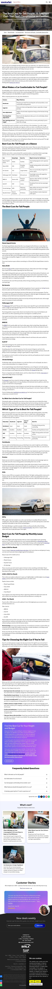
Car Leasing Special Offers (16, 969)
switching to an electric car (20, 392)
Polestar (12, 957)
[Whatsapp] (49, 797)
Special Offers (16, 2)
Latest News (21, 964)
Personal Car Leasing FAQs (16, 966)
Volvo (9, 268)
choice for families (27, 527)
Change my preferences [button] (35, 984)
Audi (9, 346)
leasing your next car (14, 82)
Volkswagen (7, 306)
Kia (44, 288)
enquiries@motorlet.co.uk (26, 942)
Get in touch (9, 761)
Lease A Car (7, 966)
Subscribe (40, 925)
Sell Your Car (10, 968)
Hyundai (6, 380)
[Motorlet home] (6, 2)
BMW (5, 325)
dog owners (44, 373)
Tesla (20, 957)
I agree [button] (31, 981)
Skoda (16, 957)
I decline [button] (38, 981)
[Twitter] (41, 797)
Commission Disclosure (21, 961)
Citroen (14, 955)
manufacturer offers (42, 541)
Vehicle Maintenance (19, 968)
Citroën (33, 370)
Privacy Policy (23, 959)
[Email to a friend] (46, 797)
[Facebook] (39, 797)
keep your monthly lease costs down (20, 550)
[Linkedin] (44, 797)
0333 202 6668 (27, 937)
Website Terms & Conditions (13, 959)
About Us (15, 964)
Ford (18, 955)
